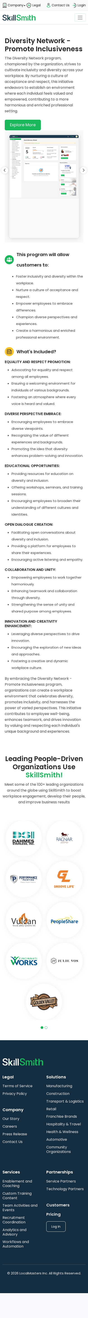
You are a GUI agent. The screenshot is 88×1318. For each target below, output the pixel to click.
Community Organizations (58, 1149)
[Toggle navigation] (80, 17)
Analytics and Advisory (14, 1232)
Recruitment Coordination (13, 1220)
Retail (51, 1109)
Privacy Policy (14, 1093)
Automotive (56, 1139)
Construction (57, 1093)
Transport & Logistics (65, 1101)
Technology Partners (65, 1189)
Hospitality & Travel (63, 1124)
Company (15, 5)
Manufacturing (59, 1086)
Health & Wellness (62, 1131)
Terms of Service (17, 1086)
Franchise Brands (61, 1116)
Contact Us (12, 1141)
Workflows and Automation (15, 1244)
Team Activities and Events (19, 1208)
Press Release (14, 1134)
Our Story (10, 1118)
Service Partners (61, 1181)
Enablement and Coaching (17, 1183)
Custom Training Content (17, 1196)
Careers (9, 1126)
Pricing (53, 1214)
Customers (57, 1205)
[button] (12, 5)
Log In (55, 1226)
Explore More (23, 125)
